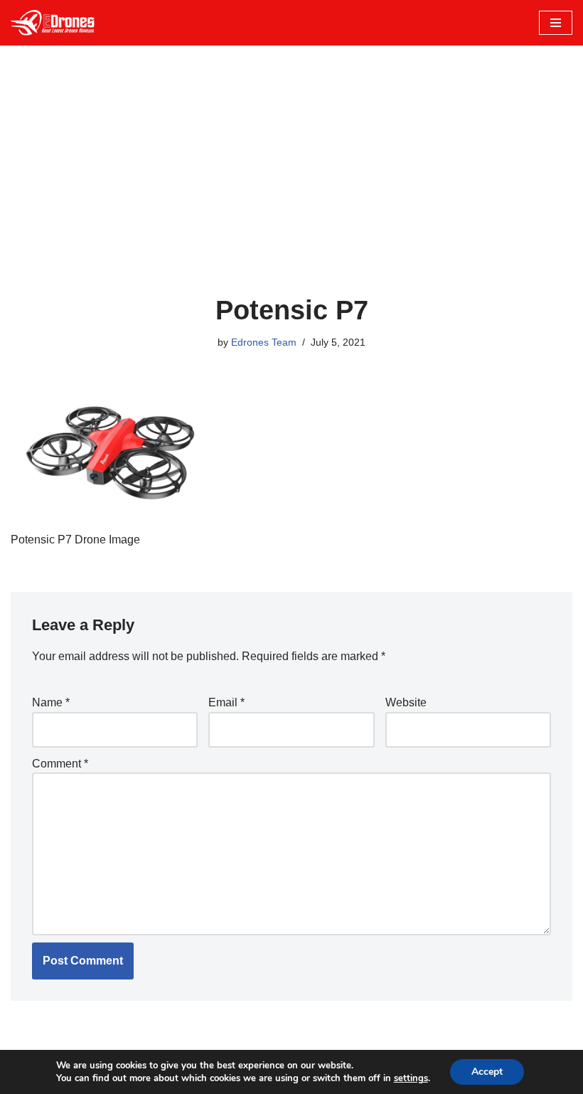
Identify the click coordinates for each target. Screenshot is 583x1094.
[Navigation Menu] (555, 23)
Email (226, 702)
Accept (487, 1071)
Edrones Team (263, 342)
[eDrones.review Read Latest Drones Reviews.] (53, 23)
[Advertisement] (291, 187)
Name (51, 702)
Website (406, 702)
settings (411, 1078)
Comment (60, 764)
